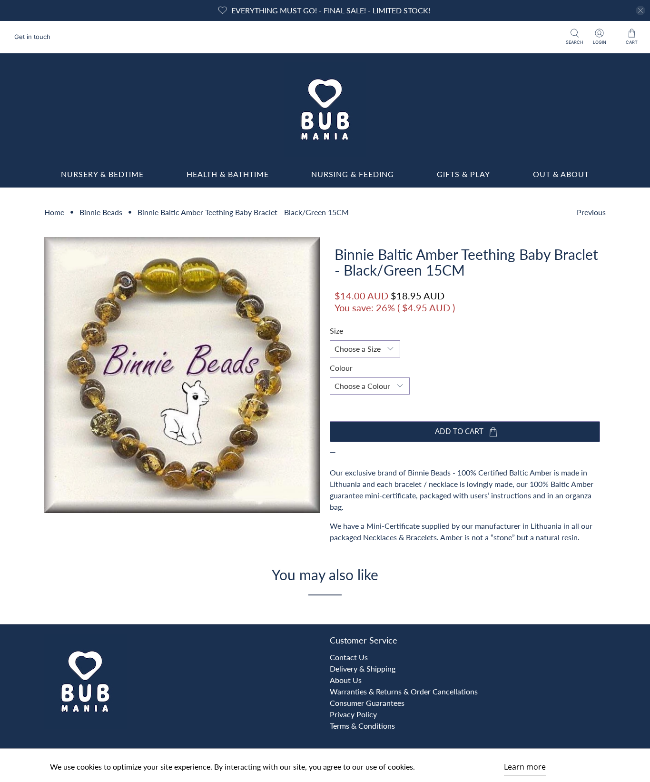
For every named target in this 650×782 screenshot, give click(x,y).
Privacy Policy (353, 714)
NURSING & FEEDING (352, 173)
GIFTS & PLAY (463, 173)
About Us (346, 679)
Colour (341, 367)
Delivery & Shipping (362, 668)
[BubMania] (325, 109)
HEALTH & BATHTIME (228, 173)
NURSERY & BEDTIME (102, 173)
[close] (640, 10)
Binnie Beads (100, 212)
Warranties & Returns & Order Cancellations (404, 691)
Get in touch (32, 36)
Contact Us (349, 657)
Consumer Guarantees (367, 702)
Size (336, 330)
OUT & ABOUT (561, 173)
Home (54, 212)
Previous (591, 212)
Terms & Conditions (362, 725)
